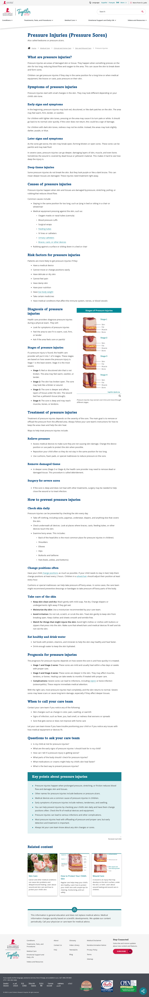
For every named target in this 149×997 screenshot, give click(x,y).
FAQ (55, 950)
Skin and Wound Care (83, 48)
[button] (119, 396)
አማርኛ (70, 983)
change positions (50, 573)
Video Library (74, 945)
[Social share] (143, 991)
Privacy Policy (92, 950)
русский (49, 986)
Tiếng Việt (31, 983)
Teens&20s (73, 950)
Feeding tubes (44, 229)
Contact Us (58, 945)
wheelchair (82, 576)
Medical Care (70, 20)
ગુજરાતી (15, 986)
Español (104, 3)
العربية (15, 983)
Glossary (72, 940)
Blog (71, 954)
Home (34, 48)
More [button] (122, 3)
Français (112, 3)
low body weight (45, 292)
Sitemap (90, 959)
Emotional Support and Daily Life (101, 20)
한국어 (41, 983)
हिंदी (41, 986)
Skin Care (33, 876)
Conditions (6, 20)
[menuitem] (123, 951)
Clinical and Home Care (62, 48)
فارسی (58, 986)
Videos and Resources (136, 20)
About (56, 940)
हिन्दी (117, 3)
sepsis (93, 681)
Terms (89, 954)
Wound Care (98, 876)
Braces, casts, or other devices (52, 242)
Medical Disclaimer (94, 940)
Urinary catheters (46, 237)
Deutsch (6, 986)
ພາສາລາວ (61, 983)
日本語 (24, 986)
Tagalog (33, 986)
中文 (22, 983)
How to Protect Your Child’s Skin (73, 877)
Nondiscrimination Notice (96, 945)
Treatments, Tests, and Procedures (37, 20)
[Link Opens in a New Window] (85, 986)
